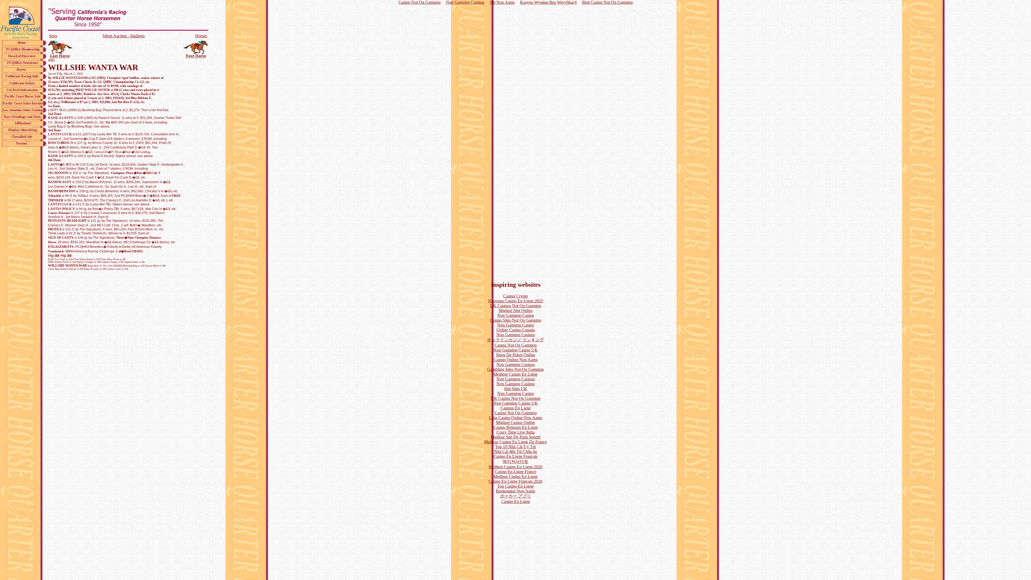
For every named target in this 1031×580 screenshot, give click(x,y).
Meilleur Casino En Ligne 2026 (515, 467)
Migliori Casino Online (515, 422)
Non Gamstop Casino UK (515, 350)
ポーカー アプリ (515, 496)
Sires (53, 36)
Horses (201, 36)
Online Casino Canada (515, 330)
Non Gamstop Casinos (515, 334)
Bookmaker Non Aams (515, 491)
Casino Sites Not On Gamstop (515, 320)
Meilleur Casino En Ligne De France (515, 442)
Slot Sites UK (515, 388)
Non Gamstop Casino (515, 315)
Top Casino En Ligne (515, 486)
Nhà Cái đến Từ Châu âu (515, 451)
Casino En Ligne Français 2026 (515, 481)
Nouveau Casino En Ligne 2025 (515, 301)
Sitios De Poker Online (515, 355)
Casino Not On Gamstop (516, 345)
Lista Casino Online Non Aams (515, 417)
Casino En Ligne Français (515, 456)
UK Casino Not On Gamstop (515, 398)
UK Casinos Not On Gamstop (515, 305)
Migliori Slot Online (516, 310)
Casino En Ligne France (515, 471)
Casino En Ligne (515, 501)
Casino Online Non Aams (516, 359)
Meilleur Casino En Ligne (515, 374)
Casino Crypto (515, 296)
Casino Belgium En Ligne (515, 427)
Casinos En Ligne (515, 408)
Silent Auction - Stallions (124, 36)
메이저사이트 (515, 461)
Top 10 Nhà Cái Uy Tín (515, 446)
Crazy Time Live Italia (515, 432)
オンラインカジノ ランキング (515, 340)
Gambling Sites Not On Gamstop (515, 369)
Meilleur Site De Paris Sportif (515, 437)
